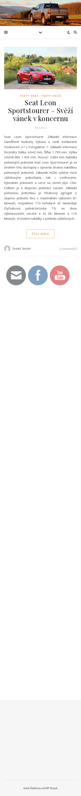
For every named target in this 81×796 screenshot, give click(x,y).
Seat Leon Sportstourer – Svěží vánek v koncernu (40, 110)
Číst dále (40, 234)
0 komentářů (68, 249)
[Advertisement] (35, 363)
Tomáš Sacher (21, 248)
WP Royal (51, 788)
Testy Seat (29, 96)
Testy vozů (51, 96)
